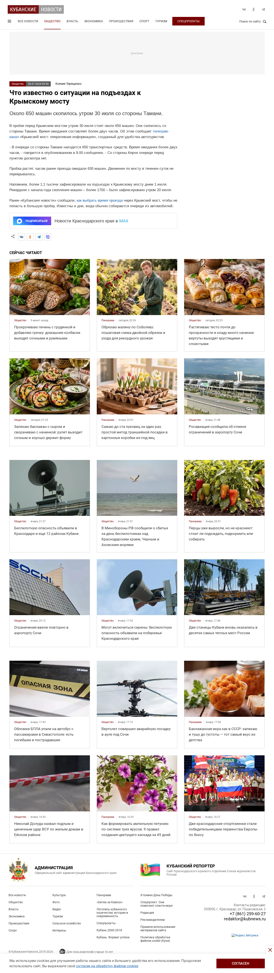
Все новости (28, 21)
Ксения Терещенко (68, 83)
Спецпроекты (188, 21)
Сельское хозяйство (66, 923)
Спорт (144, 21)
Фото (56, 902)
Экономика (93, 21)
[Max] (47, 237)
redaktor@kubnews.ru (245, 918)
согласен (240, 963)
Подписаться (36, 221)
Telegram (263, 9)
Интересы (59, 930)
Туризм (161, 21)
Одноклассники (253, 9)
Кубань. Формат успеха (113, 937)
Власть (72, 21)
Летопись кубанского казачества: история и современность (112, 913)
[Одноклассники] (30, 237)
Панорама (104, 895)
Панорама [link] (107, 320)
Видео (56, 909)
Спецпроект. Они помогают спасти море (156, 903)
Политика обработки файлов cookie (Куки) (155, 939)
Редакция (147, 912)
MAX (123, 220)
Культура (59, 895)
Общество (52, 21)
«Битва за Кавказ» (110, 902)
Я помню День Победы (156, 895)
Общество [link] (20, 320)
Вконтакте (244, 9)
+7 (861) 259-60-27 (248, 913)
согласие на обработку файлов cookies (107, 966)
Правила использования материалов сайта (157, 928)
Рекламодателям (152, 919)
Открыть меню (10, 22)
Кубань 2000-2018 (109, 930)
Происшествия (121, 21)
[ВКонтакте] (21, 237)
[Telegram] (39, 237)
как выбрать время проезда (100, 200)
